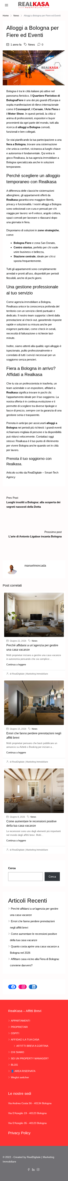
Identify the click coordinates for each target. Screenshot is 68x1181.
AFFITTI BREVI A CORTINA (32, 1045)
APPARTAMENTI (20, 1020)
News (16, 15)
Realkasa (19, 157)
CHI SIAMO (17, 1052)
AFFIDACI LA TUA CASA (25, 1039)
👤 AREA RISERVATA (23, 1071)
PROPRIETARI (19, 1027)
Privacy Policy (19, 1133)
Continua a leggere (16, 664)
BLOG (14, 1064)
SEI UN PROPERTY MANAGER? (30, 1058)
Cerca (12, 868)
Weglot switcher (20, 1077)
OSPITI (15, 1033)
